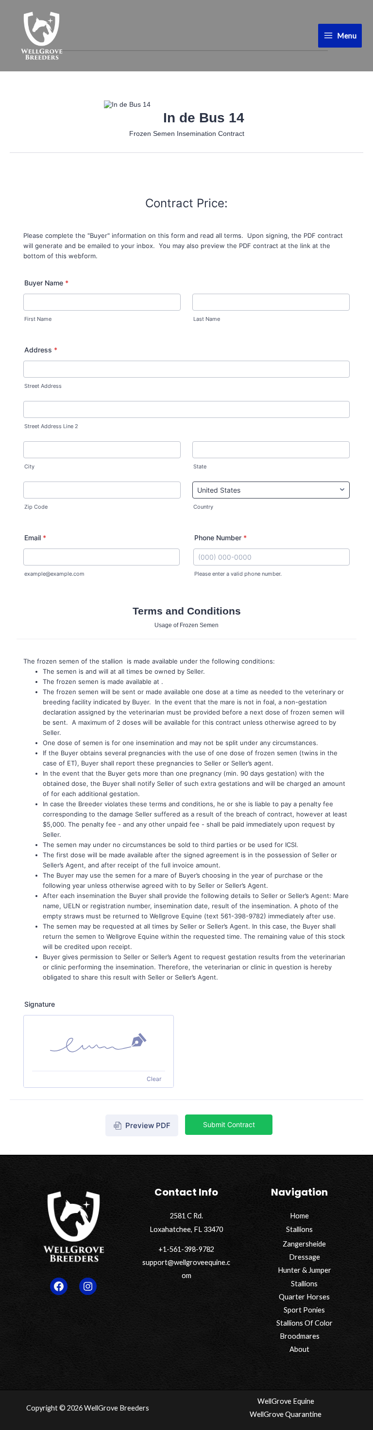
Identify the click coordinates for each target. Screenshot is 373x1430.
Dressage (304, 1257)
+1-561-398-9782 (186, 1249)
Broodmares (300, 1336)
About (299, 1349)
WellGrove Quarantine (286, 1414)
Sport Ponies (304, 1310)
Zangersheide (304, 1244)
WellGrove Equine (285, 1401)
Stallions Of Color (304, 1323)
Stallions (299, 1229)
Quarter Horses (304, 1297)
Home (299, 1216)
